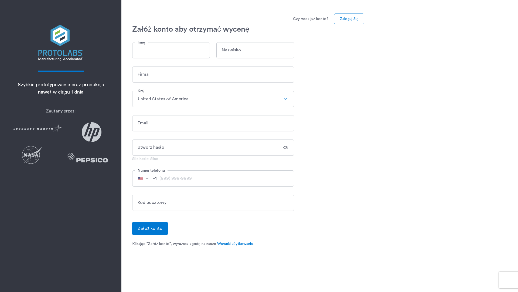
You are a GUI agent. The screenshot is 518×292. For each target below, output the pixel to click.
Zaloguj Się (349, 19)
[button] (171, 50)
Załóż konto (150, 228)
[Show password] (285, 147)
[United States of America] (145, 178)
